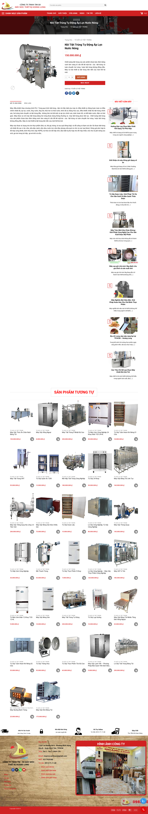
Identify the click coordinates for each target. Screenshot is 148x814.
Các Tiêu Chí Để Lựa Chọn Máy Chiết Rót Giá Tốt (123, 371)
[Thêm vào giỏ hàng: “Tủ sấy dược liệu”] (84, 532)
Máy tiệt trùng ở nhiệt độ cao (73, 432)
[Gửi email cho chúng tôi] (77, 93)
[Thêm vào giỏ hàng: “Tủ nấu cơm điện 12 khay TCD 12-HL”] (32, 624)
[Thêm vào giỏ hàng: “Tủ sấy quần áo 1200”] (58, 485)
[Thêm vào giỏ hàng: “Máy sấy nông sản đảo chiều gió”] (58, 532)
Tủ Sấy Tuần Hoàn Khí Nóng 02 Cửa (21, 665)
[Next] (141, 770)
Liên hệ (98, 13)
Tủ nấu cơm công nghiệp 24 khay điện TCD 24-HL (98, 433)
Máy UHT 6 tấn (119, 571)
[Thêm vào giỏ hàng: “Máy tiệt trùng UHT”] (32, 485)
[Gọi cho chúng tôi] (20, 770)
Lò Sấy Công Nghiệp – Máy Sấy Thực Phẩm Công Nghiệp (99, 572)
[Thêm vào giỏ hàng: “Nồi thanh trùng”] (58, 578)
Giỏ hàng (81, 77)
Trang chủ (51, 13)
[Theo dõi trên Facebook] (66, 93)
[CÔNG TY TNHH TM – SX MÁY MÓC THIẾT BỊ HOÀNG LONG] (24, 5)
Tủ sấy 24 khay (93, 479)
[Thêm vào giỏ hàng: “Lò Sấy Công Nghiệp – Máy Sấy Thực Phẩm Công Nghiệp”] (110, 578)
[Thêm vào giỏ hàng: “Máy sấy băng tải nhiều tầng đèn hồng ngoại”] (136, 624)
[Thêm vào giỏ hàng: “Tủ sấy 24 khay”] (110, 485)
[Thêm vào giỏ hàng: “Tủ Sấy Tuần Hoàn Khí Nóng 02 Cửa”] (32, 670)
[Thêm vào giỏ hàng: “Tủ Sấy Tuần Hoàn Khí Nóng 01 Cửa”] (136, 439)
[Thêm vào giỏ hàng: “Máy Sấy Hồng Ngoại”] (58, 439)
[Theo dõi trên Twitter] (73, 93)
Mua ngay (85, 83)
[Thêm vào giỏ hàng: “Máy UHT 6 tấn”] (136, 578)
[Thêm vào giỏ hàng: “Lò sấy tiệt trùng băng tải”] (136, 670)
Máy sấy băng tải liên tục (124, 479)
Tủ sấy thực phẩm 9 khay (71, 571)
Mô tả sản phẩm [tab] (15, 103)
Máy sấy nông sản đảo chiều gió (46, 526)
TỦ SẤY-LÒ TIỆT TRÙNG (78, 27)
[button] (14, 13)
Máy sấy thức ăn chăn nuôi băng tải (20, 433)
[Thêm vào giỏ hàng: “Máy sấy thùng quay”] (136, 532)
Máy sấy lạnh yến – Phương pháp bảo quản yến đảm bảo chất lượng (98, 665)
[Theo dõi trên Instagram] (70, 93)
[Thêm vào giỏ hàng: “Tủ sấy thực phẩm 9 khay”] (84, 578)
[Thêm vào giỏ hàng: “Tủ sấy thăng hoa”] (58, 670)
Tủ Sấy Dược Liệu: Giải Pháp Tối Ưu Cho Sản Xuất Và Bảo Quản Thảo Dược (123, 196)
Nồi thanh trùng (42, 571)
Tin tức (89, 13)
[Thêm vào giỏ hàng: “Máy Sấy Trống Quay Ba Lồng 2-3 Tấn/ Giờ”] (32, 532)
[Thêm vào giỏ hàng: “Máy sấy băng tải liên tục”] (136, 485)
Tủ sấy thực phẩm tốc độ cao (73, 664)
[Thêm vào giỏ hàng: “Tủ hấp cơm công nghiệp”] (32, 578)
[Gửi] (105, 5)
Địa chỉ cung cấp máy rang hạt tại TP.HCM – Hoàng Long (123, 337)
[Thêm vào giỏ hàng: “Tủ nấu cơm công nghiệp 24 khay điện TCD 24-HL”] (110, 439)
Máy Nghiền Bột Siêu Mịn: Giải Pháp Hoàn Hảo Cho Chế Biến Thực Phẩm (123, 302)
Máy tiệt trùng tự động (70, 617)
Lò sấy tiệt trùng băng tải (123, 664)
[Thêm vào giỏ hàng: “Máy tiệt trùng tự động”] (84, 624)
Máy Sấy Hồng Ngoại (43, 432)
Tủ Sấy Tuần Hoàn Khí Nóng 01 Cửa (125, 433)
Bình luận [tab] (27, 103)
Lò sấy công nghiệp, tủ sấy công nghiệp (98, 526)
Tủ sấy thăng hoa (42, 664)
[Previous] (80, 770)
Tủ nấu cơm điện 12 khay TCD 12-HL (21, 618)
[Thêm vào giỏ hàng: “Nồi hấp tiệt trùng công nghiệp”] (84, 485)
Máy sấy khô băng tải (44, 710)
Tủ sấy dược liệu (68, 525)
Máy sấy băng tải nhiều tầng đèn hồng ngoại (125, 618)
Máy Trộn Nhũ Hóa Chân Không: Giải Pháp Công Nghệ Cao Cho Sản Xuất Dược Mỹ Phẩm (123, 232)
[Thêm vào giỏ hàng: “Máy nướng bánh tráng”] (32, 717)
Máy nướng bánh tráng (18, 710)
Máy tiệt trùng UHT (17, 479)
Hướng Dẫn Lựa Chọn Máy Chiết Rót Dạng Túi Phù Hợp (123, 127)
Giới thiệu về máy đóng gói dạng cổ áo (123, 161)
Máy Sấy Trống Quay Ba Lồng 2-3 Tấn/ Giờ (22, 526)
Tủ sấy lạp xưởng (94, 617)
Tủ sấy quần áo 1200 (44, 479)
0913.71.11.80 (50, 763)
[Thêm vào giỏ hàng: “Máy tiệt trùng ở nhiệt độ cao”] (84, 439)
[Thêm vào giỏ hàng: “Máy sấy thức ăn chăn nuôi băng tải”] (32, 439)
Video (82, 13)
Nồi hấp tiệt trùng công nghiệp (73, 479)
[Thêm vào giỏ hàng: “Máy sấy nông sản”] (58, 624)
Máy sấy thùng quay (121, 525)
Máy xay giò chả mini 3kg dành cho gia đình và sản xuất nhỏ (123, 267)
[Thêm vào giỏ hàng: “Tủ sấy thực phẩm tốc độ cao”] (84, 670)
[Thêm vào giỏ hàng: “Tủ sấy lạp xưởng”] (110, 624)
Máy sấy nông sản (43, 617)
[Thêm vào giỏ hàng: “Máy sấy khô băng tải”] (58, 717)
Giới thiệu (62, 13)
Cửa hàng (73, 13)
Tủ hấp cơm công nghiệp (19, 571)
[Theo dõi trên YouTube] (24, 770)
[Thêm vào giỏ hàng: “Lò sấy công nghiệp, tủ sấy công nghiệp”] (110, 532)
